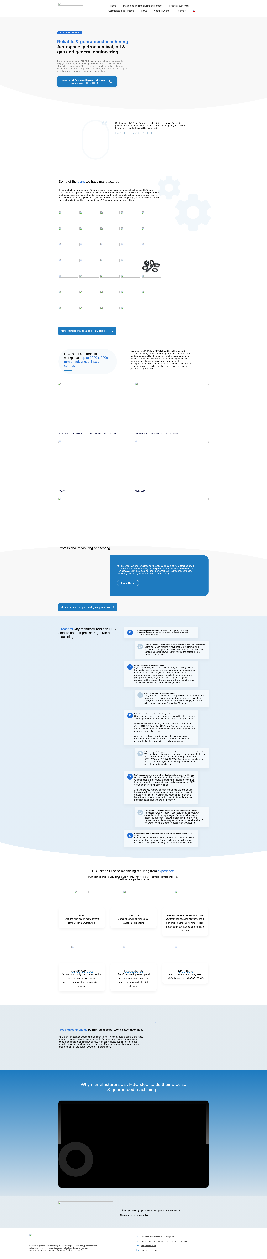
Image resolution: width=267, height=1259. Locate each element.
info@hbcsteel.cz (175, 978)
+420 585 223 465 (195, 978)
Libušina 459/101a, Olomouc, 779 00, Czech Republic (164, 1241)
